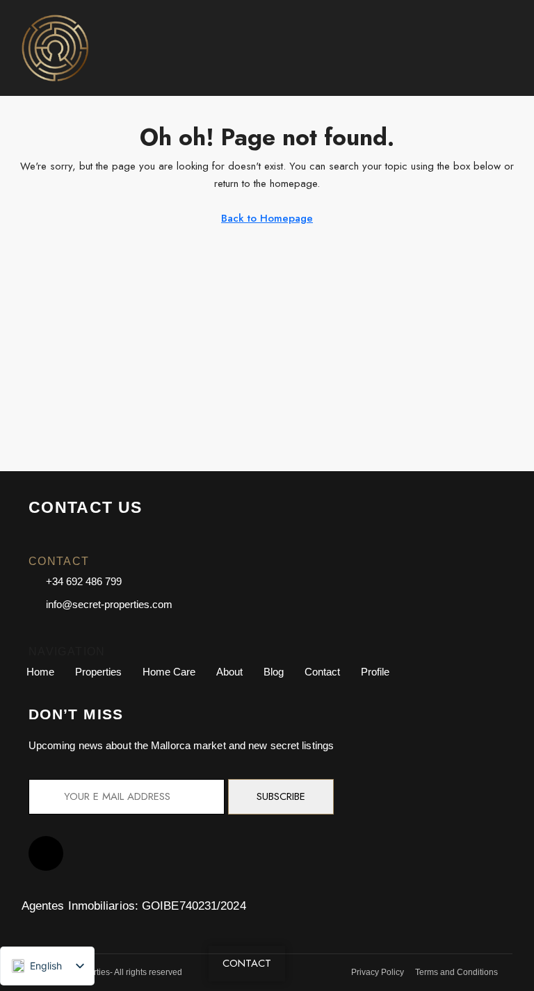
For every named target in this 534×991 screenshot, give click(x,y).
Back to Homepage (267, 218)
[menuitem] (507, 48)
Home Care (169, 672)
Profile (375, 672)
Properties (98, 672)
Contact (322, 672)
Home (40, 672)
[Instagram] (46, 853)
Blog (274, 672)
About (229, 672)
